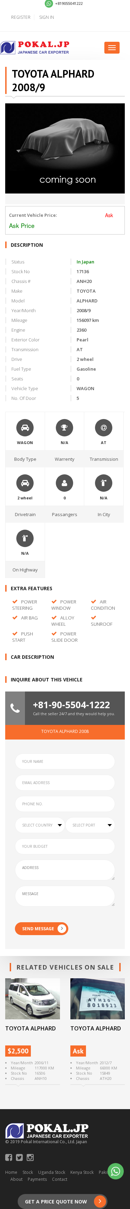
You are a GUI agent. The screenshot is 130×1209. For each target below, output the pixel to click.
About (16, 1179)
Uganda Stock (51, 1172)
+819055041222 (68, 3)
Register (21, 17)
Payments (37, 1179)
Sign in (46, 17)
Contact (59, 1179)
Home (11, 1172)
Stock (28, 1172)
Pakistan (107, 1172)
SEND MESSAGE (38, 929)
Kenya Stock (82, 1172)
